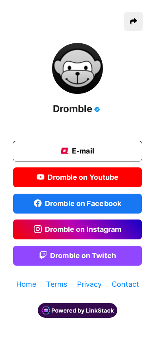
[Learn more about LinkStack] (77, 321)
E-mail (83, 150)
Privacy (89, 284)
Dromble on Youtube (83, 177)
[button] (133, 21)
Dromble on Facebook (83, 203)
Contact (125, 284)
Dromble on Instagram (83, 229)
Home (26, 284)
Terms (56, 284)
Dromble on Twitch (83, 255)
